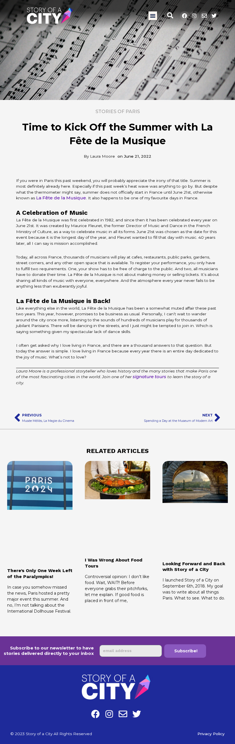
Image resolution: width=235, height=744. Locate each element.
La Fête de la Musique (61, 197)
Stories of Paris (117, 111)
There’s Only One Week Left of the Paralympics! (40, 573)
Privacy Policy (211, 733)
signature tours (149, 376)
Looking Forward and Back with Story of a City (193, 566)
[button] (152, 15)
